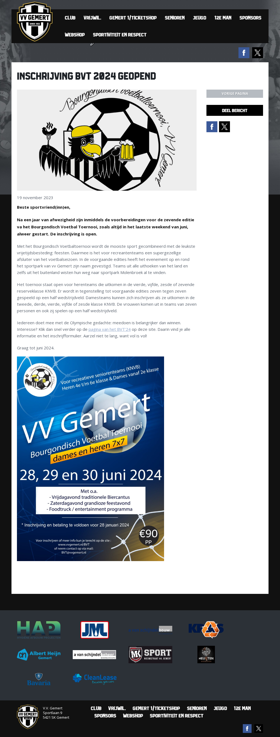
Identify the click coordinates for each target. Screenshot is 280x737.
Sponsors (250, 17)
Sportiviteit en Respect (120, 34)
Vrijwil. (92, 17)
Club (70, 17)
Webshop (75, 34)
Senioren (175, 17)
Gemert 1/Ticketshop (133, 17)
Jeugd (199, 17)
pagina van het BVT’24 (110, 329)
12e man (222, 17)
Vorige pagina (235, 93)
